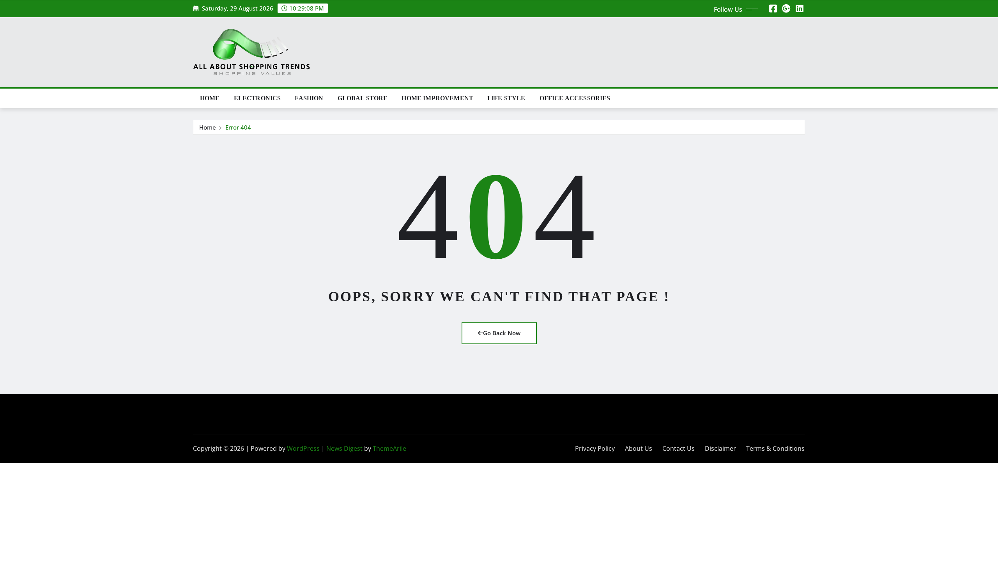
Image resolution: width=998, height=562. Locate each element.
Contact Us (678, 448)
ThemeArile (389, 448)
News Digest (344, 448)
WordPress (303, 448)
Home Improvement (437, 98)
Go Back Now (501, 333)
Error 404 (238, 127)
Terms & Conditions (775, 448)
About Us (638, 448)
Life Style (506, 98)
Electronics (257, 98)
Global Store (363, 98)
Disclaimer (720, 448)
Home (210, 98)
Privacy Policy (595, 448)
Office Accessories (575, 98)
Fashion (309, 98)
